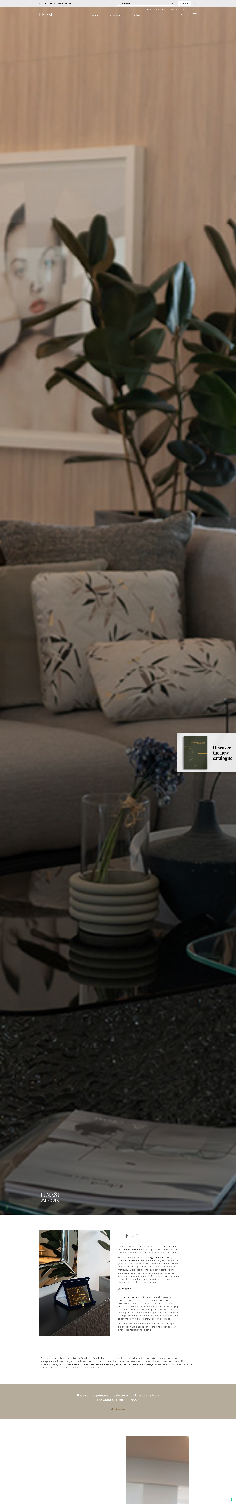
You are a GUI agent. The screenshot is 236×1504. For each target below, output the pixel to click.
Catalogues (160, 10)
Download (173, 10)
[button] (182, 737)
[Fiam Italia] (45, 15)
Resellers (146, 10)
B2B (183, 10)
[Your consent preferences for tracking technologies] (231, 1499)
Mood (95, 15)
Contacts (192, 10)
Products (115, 15)
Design (136, 15)
